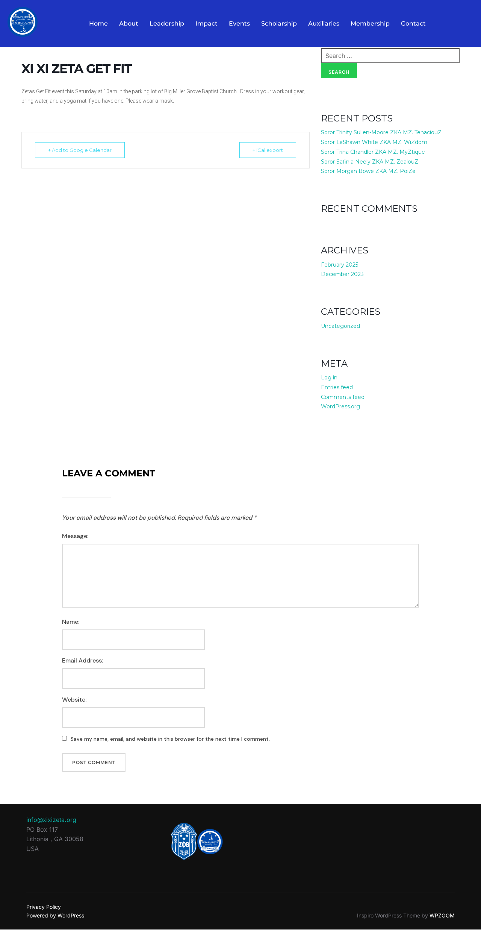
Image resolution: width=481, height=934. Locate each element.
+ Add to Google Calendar (80, 150)
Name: (70, 622)
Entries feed (337, 387)
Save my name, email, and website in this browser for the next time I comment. (170, 738)
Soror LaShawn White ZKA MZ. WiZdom (374, 142)
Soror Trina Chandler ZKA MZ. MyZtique (373, 152)
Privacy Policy (43, 907)
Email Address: (82, 660)
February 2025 (339, 264)
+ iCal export (268, 150)
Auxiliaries (323, 23)
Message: (75, 536)
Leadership (167, 23)
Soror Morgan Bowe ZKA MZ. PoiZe (368, 171)
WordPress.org (340, 406)
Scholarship (279, 23)
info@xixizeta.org (51, 819)
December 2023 (342, 274)
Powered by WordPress (55, 915)
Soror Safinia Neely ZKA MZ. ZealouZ (369, 161)
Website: (74, 700)
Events (239, 23)
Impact (206, 23)
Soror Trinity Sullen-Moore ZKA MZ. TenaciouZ (381, 132)
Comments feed (343, 397)
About (128, 23)
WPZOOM (442, 915)
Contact (413, 23)
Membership (370, 23)
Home (98, 23)
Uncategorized (340, 326)
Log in (329, 377)
